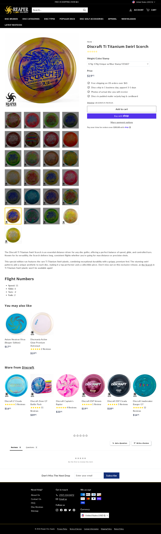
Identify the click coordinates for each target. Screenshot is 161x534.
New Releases (129, 19)
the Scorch (147, 264)
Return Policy (119, 529)
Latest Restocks (13, 25)
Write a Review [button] (142, 443)
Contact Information (91, 529)
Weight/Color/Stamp (98, 58)
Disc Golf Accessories (91, 19)
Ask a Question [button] (121, 443)
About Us (35, 495)
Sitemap (34, 511)
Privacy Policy (62, 529)
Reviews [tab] (14, 447)
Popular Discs (67, 19)
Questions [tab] (30, 447)
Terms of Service (76, 529)
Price (89, 70)
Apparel (112, 19)
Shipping (90, 103)
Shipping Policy (106, 529)
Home (89, 42)
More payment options (122, 122)
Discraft (28, 367)
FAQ (33, 503)
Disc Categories (31, 19)
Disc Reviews (37, 507)
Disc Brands (11, 19)
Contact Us (36, 499)
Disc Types (49, 19)
